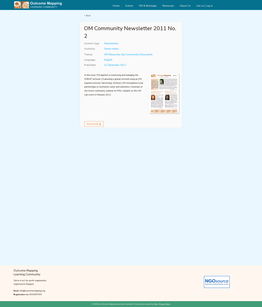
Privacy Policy (164, 304)
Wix (155, 304)
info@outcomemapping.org (32, 290)
